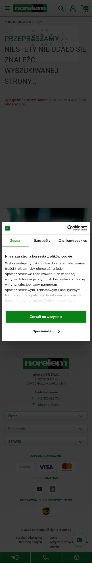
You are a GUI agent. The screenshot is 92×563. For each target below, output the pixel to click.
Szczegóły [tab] (42, 240)
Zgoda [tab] (15, 240)
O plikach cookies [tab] (73, 240)
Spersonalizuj (43, 331)
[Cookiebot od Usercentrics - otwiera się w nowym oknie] (67, 228)
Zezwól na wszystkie (46, 316)
